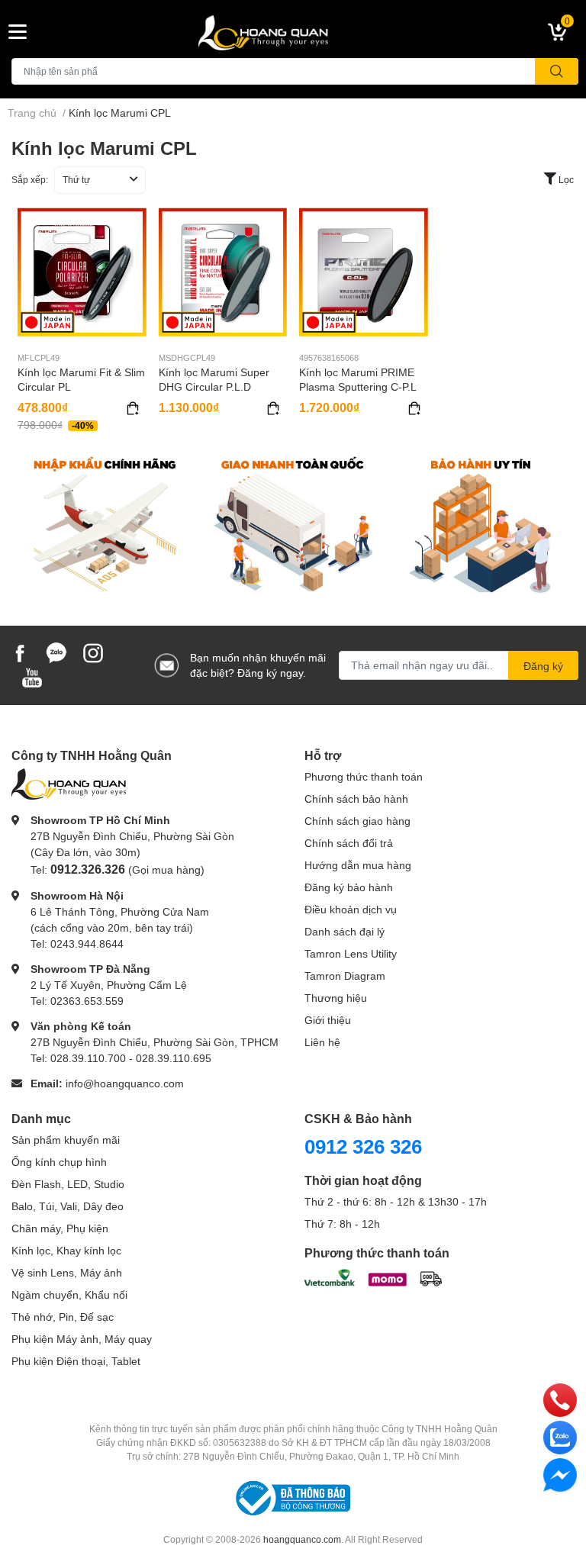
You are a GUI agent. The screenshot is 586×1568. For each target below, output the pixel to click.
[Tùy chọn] (133, 408)
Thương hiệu (335, 997)
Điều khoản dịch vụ (350, 909)
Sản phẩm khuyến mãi (65, 1139)
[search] (556, 71)
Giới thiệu (327, 1019)
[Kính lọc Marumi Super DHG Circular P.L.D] (223, 272)
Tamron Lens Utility (350, 953)
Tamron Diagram (344, 975)
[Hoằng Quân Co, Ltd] (293, 32)
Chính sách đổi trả (348, 842)
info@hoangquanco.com (125, 1083)
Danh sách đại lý (344, 931)
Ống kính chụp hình (59, 1161)
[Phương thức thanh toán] (373, 1276)
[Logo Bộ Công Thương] (293, 1497)
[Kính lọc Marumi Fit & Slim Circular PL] (82, 272)
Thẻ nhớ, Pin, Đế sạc (62, 1316)
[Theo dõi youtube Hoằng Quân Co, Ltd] (32, 675)
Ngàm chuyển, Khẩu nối (69, 1294)
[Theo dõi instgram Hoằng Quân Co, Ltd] (93, 651)
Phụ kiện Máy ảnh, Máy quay (81, 1338)
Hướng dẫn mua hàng (357, 864)
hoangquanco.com (302, 1539)
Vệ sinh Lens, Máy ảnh (66, 1272)
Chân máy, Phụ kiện (59, 1228)
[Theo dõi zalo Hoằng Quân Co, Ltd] (56, 651)
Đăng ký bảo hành (348, 887)
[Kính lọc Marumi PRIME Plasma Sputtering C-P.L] (363, 272)
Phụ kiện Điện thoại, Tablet (75, 1360)
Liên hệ (322, 1041)
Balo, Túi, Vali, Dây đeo (67, 1205)
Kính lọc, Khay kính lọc (66, 1250)
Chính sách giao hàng (357, 820)
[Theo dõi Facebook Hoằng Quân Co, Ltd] (20, 651)
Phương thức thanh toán (363, 776)
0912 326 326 (363, 1146)
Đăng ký (543, 665)
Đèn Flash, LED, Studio (67, 1183)
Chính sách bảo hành (356, 798)
